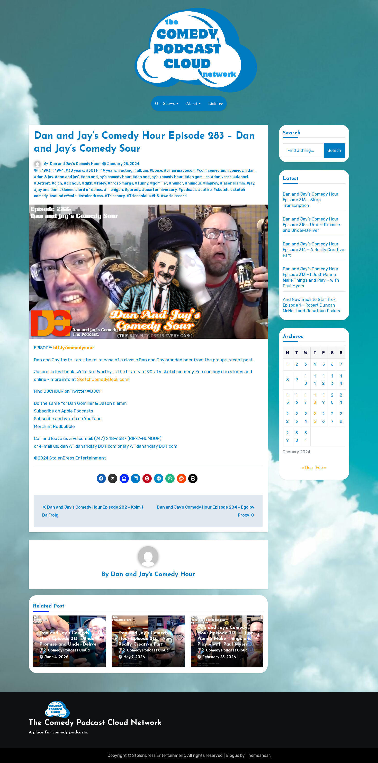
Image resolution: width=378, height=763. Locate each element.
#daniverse (221, 177)
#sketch (220, 190)
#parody (132, 190)
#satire (205, 190)
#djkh (87, 183)
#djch (57, 183)
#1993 (44, 170)
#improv (210, 183)
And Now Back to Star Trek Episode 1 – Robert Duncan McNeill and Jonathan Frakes (311, 305)
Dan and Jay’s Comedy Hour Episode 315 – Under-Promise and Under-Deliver (68, 639)
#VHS (154, 196)
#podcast (187, 190)
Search (292, 133)
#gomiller (158, 183)
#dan (250, 170)
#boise (156, 170)
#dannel (240, 177)
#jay (250, 183)
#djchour (72, 183)
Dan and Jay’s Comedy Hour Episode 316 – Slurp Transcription (311, 200)
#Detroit (42, 183)
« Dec (307, 467)
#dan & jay (43, 177)
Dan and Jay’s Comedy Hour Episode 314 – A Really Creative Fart (143, 639)
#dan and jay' (67, 177)
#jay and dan (45, 190)
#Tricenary (115, 196)
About (192, 103)
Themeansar (258, 755)
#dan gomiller (196, 177)
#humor (176, 183)
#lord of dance (88, 190)
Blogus (232, 755)
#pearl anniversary (159, 190)
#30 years (75, 170)
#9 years (108, 170)
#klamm (66, 190)
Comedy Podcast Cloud (69, 650)
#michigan (113, 190)
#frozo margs (120, 183)
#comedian (215, 170)
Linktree (215, 103)
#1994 (58, 170)
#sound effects (63, 196)
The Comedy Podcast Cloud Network (95, 723)
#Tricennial (137, 196)
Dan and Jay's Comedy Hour (75, 164)
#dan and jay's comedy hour (105, 177)
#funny (141, 183)
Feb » (321, 467)
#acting (125, 170)
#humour (193, 183)
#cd (199, 170)
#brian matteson (179, 170)
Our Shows (165, 103)
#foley (100, 183)
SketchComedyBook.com (102, 379)
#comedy (235, 170)
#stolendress (90, 196)
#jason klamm (232, 183)
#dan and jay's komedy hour (157, 177)
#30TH (92, 170)
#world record (174, 196)
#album (141, 170)
